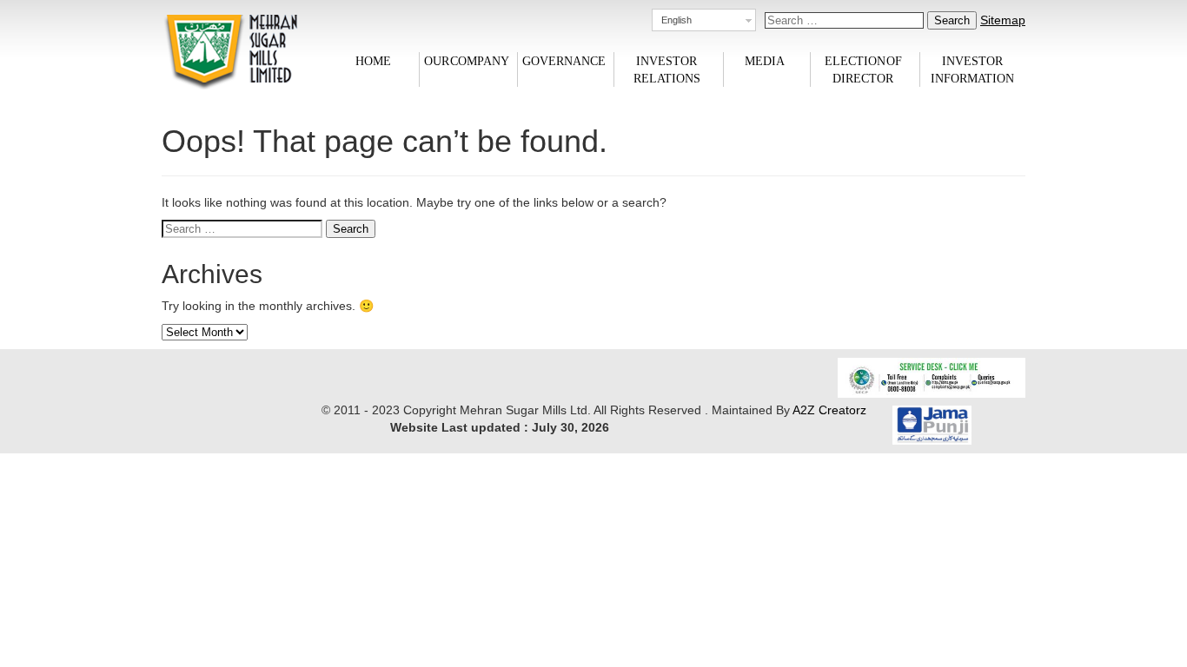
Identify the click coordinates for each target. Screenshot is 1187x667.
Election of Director (863, 69)
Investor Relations (666, 69)
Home (373, 60)
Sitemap (1002, 20)
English (676, 20)
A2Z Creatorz (829, 410)
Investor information (972, 69)
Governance (564, 60)
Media (765, 60)
